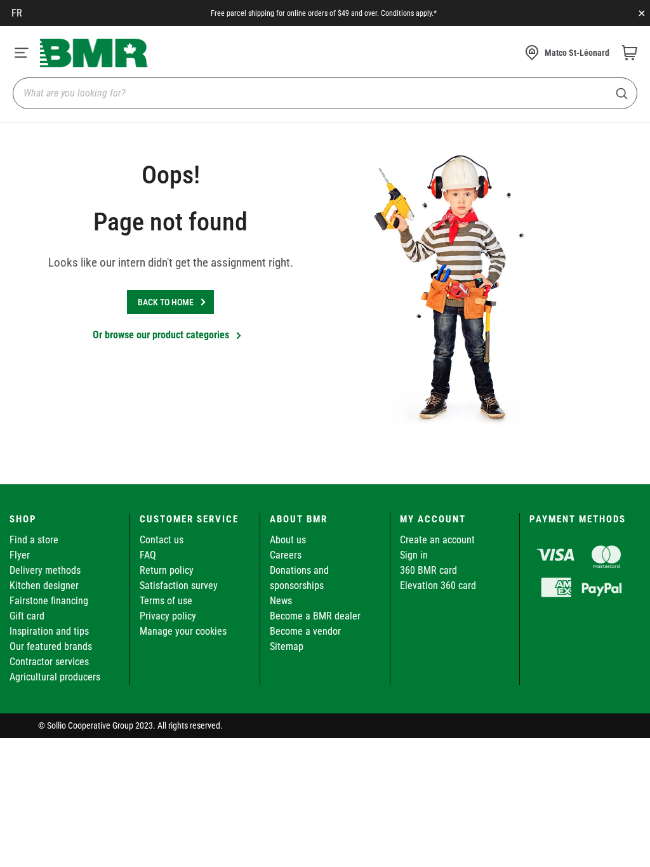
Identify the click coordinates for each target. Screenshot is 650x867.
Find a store (34, 540)
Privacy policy (168, 616)
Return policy (167, 570)
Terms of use (166, 601)
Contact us (161, 540)
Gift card (27, 616)
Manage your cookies (183, 631)
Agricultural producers (55, 677)
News (281, 601)
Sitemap (286, 646)
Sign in (414, 555)
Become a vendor (305, 631)
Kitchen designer (44, 585)
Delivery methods (45, 570)
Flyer (20, 555)
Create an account (437, 540)
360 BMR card (428, 570)
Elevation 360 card (438, 585)
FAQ (148, 555)
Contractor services (49, 662)
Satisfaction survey (179, 585)
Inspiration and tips (49, 631)
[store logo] (94, 53)
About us (288, 540)
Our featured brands (51, 646)
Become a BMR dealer (315, 616)
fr (16, 13)
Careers (286, 555)
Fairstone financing (49, 601)
